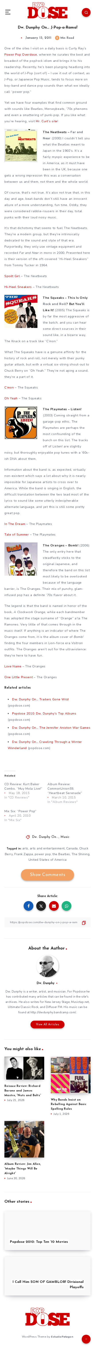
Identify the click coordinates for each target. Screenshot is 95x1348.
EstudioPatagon (62, 1336)
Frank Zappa (23, 854)
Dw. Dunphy (45, 983)
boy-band (11, 86)
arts (25, 848)
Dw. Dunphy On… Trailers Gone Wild (40, 699)
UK (63, 169)
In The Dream (14, 524)
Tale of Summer (16, 534)
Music (65, 837)
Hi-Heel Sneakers (73, 259)
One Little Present (18, 677)
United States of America (47, 860)
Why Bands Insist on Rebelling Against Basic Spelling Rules (68, 1104)
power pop (43, 854)
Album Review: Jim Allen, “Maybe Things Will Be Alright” (22, 1169)
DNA (13, 459)
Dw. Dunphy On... (45, 837)
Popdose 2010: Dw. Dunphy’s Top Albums (44, 713)
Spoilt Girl (12, 276)
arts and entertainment (47, 848)
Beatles (37, 109)
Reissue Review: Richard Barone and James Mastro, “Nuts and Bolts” (22, 1091)
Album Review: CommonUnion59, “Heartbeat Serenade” (65, 788)
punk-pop (52, 115)
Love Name (12, 666)
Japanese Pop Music (34, 79)
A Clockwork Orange (29, 612)
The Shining (81, 854)
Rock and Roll (54, 304)
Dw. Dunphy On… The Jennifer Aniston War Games (51, 728)
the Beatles (61, 854)
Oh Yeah (11, 398)
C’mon (9, 387)
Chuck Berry (13, 371)
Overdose (20, 54)
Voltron (77, 643)
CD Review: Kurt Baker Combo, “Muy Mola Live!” (23, 786)
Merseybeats (55, 109)
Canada (72, 848)
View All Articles (47, 1024)
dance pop (35, 86)
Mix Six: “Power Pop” (20, 811)
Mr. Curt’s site (46, 121)
